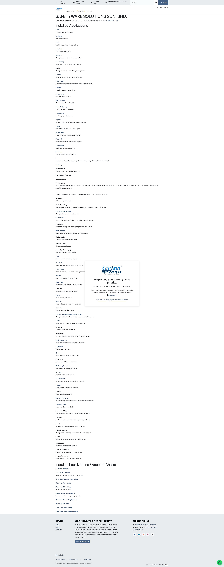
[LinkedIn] (139, 534)
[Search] (156, 2)
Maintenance (60, 231)
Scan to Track (60, 218)
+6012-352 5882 (151, 527)
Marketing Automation (63, 366)
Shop (57, 527)
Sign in (166, 7)
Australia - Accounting (63, 469)
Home (57, 525)
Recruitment (60, 145)
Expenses (59, 120)
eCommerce (60, 94)
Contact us (59, 530)
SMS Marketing (61, 404)
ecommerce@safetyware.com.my (145, 525)
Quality (58, 276)
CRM (57, 42)
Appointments (60, 379)
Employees (59, 152)
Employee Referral (62, 398)
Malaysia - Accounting (63, 483)
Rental (58, 321)
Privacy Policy (73, 559)
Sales (57, 29)
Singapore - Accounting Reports (67, 511)
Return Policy (87, 559)
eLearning (59, 282)
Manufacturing (61, 100)
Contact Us (163, 2)
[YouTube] (143, 534)
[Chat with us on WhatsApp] (219, 562)
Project (58, 87)
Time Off (59, 139)
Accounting (60, 62)
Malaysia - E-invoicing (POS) (65, 493)
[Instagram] (148, 534)
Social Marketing (61, 340)
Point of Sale (60, 81)
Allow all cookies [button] (102, 300)
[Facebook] (134, 534)
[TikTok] (152, 534)
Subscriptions (60, 269)
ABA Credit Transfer (63, 473)
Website (58, 49)
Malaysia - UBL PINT (62, 504)
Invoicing (59, 36)
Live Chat (59, 372)
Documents (60, 133)
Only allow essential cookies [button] (118, 300)
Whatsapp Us (139, 530)
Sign (57, 256)
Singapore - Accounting (64, 508)
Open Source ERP (112, 21)
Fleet (57, 353)
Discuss (58, 301)
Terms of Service (60, 559)
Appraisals (59, 346)
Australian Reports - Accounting (67, 479)
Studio (58, 126)
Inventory (59, 55)
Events (58, 295)
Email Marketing (61, 107)
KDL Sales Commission (63, 211)
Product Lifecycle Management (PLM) (68, 314)
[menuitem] (67, 11)
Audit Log (59, 165)
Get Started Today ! (82, 541)
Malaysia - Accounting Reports (66, 500)
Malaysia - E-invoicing (63, 487)
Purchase (59, 75)
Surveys (58, 385)
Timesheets (60, 113)
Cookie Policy (60, 555)
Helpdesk (59, 263)
